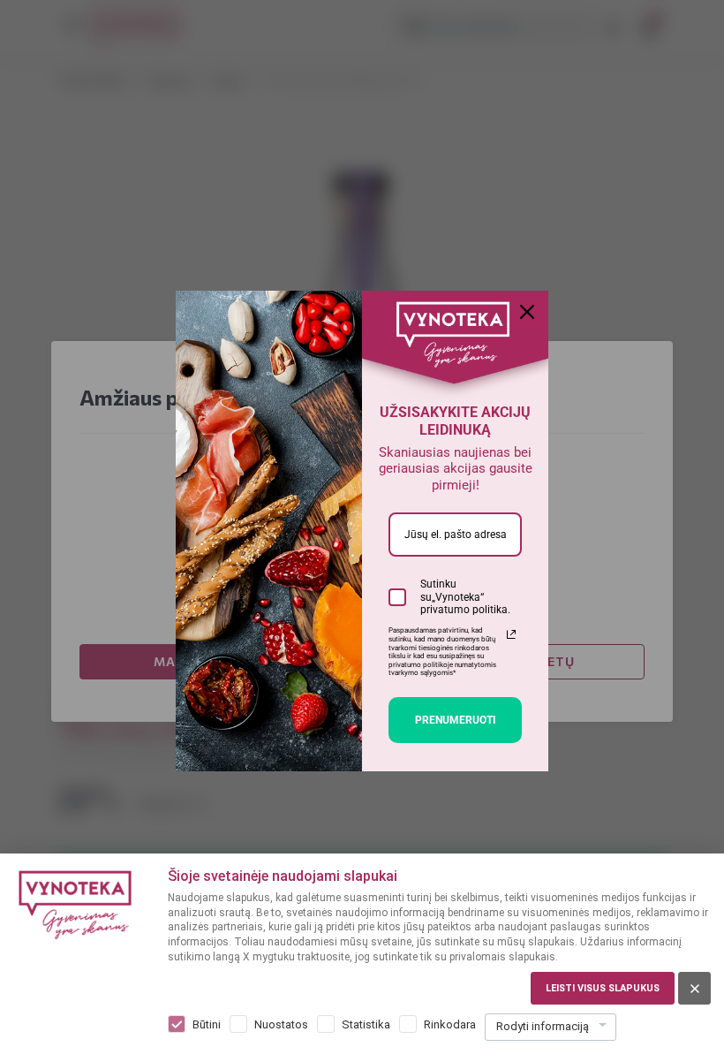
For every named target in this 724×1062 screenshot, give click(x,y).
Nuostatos (281, 1024)
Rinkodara (450, 1024)
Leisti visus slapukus (603, 988)
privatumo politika (464, 609)
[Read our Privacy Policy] (511, 634)
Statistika (366, 1024)
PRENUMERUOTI (455, 720)
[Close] (527, 312)
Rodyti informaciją (542, 1026)
